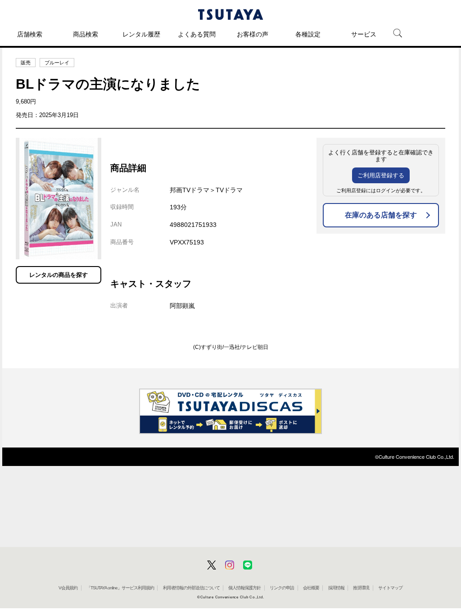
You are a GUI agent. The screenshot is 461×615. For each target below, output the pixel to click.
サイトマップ (390, 587)
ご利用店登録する (380, 175)
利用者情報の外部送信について (191, 587)
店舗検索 (29, 34)
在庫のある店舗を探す (381, 215)
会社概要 (311, 587)
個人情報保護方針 (244, 587)
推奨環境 (361, 587)
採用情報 (336, 587)
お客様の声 (252, 34)
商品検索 (85, 34)
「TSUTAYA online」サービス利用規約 (120, 587)
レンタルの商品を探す (58, 274)
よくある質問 (197, 34)
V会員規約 (68, 587)
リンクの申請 (282, 587)
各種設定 (308, 34)
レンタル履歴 (141, 34)
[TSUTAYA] (230, 14)
